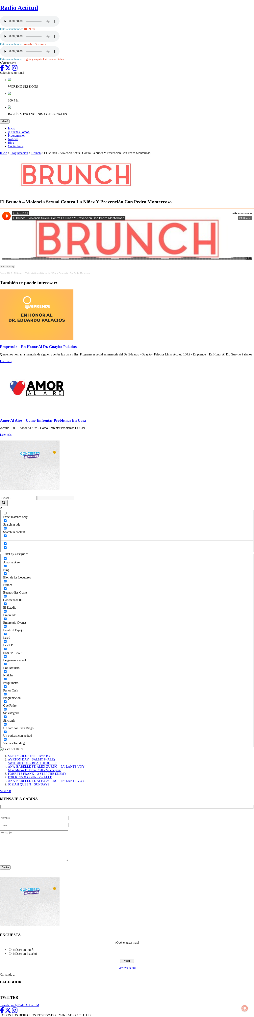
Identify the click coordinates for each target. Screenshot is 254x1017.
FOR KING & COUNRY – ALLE (30, 777)
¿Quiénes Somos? (19, 132)
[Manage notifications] (244, 1008)
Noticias (13, 139)
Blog (11, 142)
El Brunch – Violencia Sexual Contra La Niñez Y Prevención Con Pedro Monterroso (52, 273)
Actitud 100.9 (6, 273)
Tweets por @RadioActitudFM (19, 1005)
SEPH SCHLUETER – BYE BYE (30, 755)
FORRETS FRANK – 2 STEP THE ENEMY (37, 773)
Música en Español (25, 953)
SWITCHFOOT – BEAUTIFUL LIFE (32, 763)
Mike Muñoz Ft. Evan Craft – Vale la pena (34, 770)
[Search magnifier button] (4, 503)
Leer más (6, 361)
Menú (6, 121)
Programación (16, 135)
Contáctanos (15, 146)
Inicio (11, 128)
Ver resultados (127, 967)
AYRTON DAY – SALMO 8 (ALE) (31, 759)
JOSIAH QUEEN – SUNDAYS (28, 784)
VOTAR (5, 791)
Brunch (36, 153)
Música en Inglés (23, 949)
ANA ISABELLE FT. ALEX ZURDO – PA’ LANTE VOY (46, 766)
